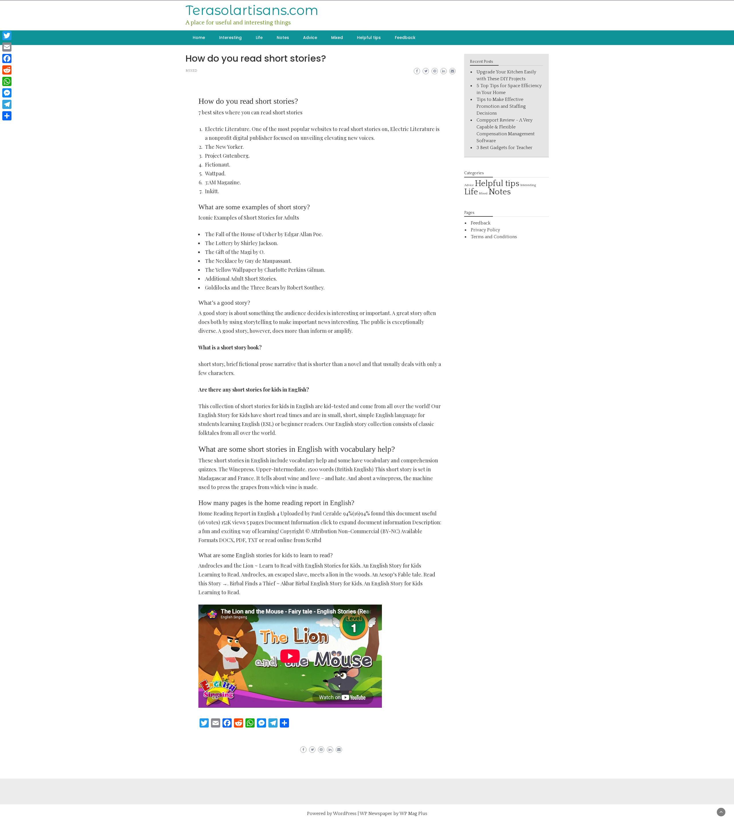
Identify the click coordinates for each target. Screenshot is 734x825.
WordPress (344, 813)
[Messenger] (7, 93)
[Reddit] (7, 70)
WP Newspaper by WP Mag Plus (393, 813)
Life (259, 37)
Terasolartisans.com (252, 10)
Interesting (230, 37)
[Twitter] (7, 35)
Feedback (405, 37)
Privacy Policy (485, 229)
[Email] (7, 47)
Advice (310, 37)
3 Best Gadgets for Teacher (504, 147)
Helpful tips (369, 37)
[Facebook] (7, 58)
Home (199, 37)
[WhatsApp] (7, 81)
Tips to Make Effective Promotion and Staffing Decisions (501, 106)
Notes (283, 37)
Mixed (337, 37)
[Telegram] (7, 104)
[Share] (7, 116)
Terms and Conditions (494, 236)
